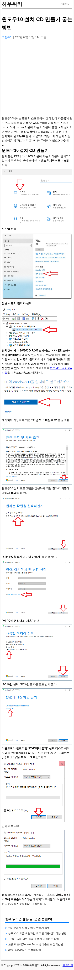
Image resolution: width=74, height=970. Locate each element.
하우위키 (12, 4)
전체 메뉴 (65, 4)
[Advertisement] (37, 79)
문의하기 (68, 965)
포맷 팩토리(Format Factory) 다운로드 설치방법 (35, 944)
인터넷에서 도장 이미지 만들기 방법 (29, 927)
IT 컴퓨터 (7, 37)
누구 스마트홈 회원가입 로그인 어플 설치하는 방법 (37, 933)
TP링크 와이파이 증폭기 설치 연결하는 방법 (33, 938)
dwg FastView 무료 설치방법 (24, 949)
